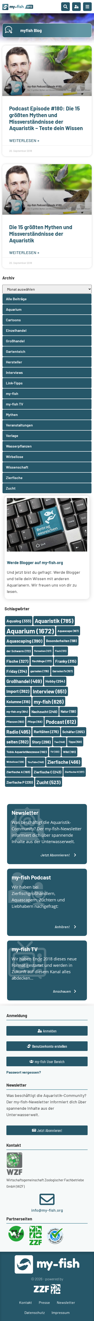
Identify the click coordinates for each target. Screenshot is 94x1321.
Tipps (75, 741)
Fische (17, 661)
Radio (18, 731)
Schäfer (73, 731)
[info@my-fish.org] (47, 1199)
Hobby (55, 681)
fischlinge (42, 661)
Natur (68, 711)
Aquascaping (24, 640)
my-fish (49, 702)
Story (41, 742)
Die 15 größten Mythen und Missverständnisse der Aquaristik (40, 234)
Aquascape (67, 631)
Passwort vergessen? (23, 1072)
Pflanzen (15, 721)
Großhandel (24, 681)
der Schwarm (18, 651)
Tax (59, 741)
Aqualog (18, 620)
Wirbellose (15, 761)
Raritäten (46, 731)
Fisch (60, 650)
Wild (69, 752)
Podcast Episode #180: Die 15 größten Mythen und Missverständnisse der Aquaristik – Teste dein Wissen (46, 118)
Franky (65, 661)
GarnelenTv (62, 671)
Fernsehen (42, 650)
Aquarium (30, 631)
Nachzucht (44, 711)
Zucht (48, 782)
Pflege (35, 721)
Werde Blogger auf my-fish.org (35, 562)
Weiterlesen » (24, 140)
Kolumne (18, 701)
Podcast (61, 722)
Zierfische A (18, 772)
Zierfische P (19, 782)
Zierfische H (74, 771)
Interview (49, 691)
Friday (16, 671)
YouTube (36, 762)
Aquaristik (54, 620)
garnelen (39, 671)
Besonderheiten (61, 641)
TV (54, 751)
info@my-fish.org (47, 1210)
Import (17, 691)
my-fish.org (17, 711)
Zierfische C (47, 772)
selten (17, 741)
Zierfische (63, 762)
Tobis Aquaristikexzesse (26, 752)
